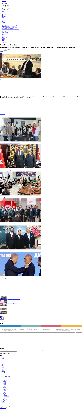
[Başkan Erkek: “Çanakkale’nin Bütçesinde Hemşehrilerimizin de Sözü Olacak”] (3, 310)
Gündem (3, 27)
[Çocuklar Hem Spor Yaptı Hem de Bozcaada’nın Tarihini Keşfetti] (3, 314)
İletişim (6, 32)
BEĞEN (1, 316)
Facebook (3, 24)
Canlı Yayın (4, 2)
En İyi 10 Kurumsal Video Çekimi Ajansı (10, 303)
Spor (9, 27)
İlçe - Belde (7, 27)
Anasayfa (1, 42)
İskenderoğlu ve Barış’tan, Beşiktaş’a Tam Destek (10, 143)
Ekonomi (3, 28)
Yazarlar (3, 402)
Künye (3, 32)
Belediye (3, 17)
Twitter (6, 24)
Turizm (8, 28)
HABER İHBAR (3, 408)
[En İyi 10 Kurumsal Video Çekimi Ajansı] (3, 302)
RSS (7, 32)
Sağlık (11, 27)
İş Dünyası (11, 26)
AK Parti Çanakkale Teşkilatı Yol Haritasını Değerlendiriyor (12, 197)
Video (3, 401)
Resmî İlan (4, 22)
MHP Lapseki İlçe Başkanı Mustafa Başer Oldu (9, 251)
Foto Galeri (4, 1)
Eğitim (3, 10)
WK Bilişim (8, 376)
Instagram (9, 24)
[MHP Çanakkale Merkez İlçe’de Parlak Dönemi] (20, 222)
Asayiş (3, 8)
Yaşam (3, 13)
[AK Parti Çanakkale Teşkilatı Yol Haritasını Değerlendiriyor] (20, 195)
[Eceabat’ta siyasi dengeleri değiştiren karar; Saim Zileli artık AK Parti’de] (20, 276)
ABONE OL (2, 321)
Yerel (3, 20)
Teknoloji (3, 19)
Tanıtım (8, 26)
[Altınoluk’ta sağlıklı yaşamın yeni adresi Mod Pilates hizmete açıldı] (3, 306)
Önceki (1, 114)
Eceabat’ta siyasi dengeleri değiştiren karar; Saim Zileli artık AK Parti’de (14, 278)
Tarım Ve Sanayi (4, 14)
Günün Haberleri (4, 3)
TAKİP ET (2, 318)
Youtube (12, 24)
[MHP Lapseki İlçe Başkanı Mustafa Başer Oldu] (20, 249)
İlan (15, 26)
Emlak (3, 12)
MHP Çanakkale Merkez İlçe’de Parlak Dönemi (9, 224)
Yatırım (14, 26)
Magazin (13, 27)
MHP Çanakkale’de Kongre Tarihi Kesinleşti (9, 170)
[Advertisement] (28, 87)
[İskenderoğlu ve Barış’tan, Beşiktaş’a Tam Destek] (20, 141)
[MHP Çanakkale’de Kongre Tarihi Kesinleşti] (20, 168)
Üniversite (11, 28)
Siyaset (6, 28)
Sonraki (4, 114)
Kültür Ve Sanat (17, 27)
